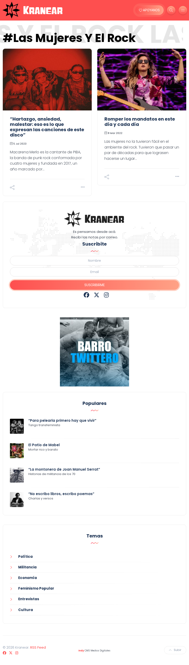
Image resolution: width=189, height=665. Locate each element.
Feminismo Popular (36, 588)
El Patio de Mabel (44, 444)
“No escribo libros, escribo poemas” (61, 493)
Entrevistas (28, 599)
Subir (177, 650)
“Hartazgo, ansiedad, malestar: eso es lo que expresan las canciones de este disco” (47, 127)
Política (25, 556)
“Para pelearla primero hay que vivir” (62, 420)
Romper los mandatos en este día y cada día (139, 122)
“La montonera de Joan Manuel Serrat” (64, 469)
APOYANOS (151, 10)
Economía (27, 577)
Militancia (27, 567)
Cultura (25, 609)
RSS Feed (38, 647)
